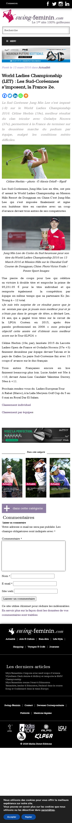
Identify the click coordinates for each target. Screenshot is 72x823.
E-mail (7, 583)
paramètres (48, 810)
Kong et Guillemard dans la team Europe (27, 688)
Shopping (18, 646)
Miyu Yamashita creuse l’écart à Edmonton (28, 682)
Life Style (58, 639)
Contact (29, 705)
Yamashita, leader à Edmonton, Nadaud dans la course (34, 685)
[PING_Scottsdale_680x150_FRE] (36, 54)
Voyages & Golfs (36, 646)
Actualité (44, 67)
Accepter (11, 816)
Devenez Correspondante (50, 705)
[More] (26, 95)
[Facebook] (4, 95)
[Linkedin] (15, 95)
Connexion (12, 3)
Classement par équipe (17, 412)
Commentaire (12, 538)
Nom (6, 576)
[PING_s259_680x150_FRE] (36, 435)
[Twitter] (10, 95)
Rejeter (28, 816)
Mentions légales (43, 713)
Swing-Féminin (12, 705)
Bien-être (44, 639)
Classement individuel (16, 405)
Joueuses (54, 646)
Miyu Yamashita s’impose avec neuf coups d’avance (33, 673)
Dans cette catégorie (36, 452)
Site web (7, 591)
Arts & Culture (27, 639)
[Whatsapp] (20, 95)
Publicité (25, 713)
